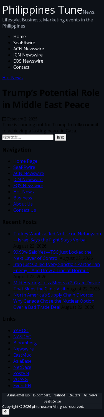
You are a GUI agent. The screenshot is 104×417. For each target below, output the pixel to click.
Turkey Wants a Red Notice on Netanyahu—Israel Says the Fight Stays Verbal (57, 237)
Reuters (74, 395)
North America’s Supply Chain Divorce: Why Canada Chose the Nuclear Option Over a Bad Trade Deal (53, 301)
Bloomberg (25, 343)
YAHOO (21, 330)
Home (19, 36)
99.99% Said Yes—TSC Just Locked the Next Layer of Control (52, 255)
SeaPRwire (24, 43)
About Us (23, 204)
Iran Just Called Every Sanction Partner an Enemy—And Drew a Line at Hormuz (56, 267)
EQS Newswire (28, 61)
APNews (90, 395)
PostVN (21, 373)
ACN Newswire (28, 49)
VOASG (20, 379)
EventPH (22, 386)
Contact (21, 67)
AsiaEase (22, 361)
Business (22, 198)
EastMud (22, 355)
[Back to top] (5, 412)
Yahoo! (59, 395)
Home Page (25, 161)
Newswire (23, 349)
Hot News (12, 78)
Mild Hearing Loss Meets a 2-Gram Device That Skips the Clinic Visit (56, 286)
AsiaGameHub (18, 395)
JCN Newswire (28, 55)
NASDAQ (22, 337)
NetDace (22, 367)
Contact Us (24, 210)
